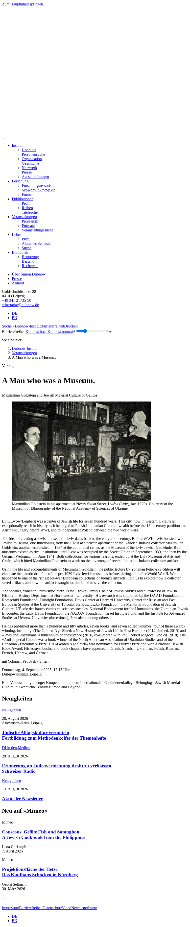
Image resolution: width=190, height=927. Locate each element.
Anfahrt (18, 283)
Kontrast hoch (36, 331)
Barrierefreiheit (52, 326)
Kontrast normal (60, 331)
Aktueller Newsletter (22, 798)
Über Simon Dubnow (29, 274)
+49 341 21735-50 (16, 300)
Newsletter (79, 908)
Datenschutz (52, 908)
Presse (17, 278)
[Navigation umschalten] (4, 138)
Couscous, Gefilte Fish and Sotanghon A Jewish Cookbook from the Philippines (43, 834)
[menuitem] (29, 150)
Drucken (71, 326)
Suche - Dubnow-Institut (21, 326)
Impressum (10, 908)
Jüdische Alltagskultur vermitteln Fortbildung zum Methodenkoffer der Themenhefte (54, 735)
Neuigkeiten (11, 710)
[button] (17, 145)
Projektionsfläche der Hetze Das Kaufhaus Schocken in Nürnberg (40, 872)
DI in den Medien (16, 748)
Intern (92, 908)
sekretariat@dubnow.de (20, 305)
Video (66, 908)
